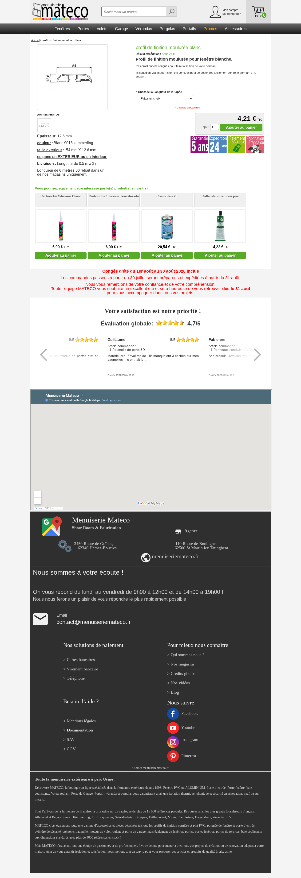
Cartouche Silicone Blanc (60, 196)
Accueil (35, 40)
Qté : (206, 127)
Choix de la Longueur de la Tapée (159, 92)
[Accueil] (59, 11)
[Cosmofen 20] (167, 226)
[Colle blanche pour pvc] (220, 226)
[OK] (171, 11)
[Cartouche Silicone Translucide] (114, 226)
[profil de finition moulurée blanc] (72, 77)
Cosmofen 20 (167, 196)
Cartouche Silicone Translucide (114, 196)
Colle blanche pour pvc (220, 196)
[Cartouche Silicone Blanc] (61, 226)
